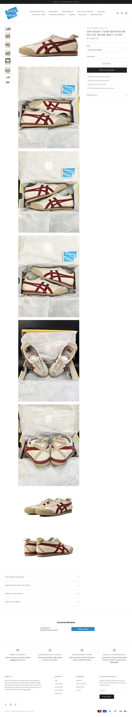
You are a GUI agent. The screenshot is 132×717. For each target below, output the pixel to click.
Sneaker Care (96, 14)
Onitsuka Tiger (39, 14)
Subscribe (106, 696)
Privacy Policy (80, 687)
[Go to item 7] (8, 77)
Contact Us (58, 693)
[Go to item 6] (8, 70)
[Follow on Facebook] (6, 704)
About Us (79, 680)
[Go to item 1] (8, 29)
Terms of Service (81, 684)
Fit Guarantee (59, 687)
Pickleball (53, 11)
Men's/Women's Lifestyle (97, 28)
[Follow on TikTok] (16, 704)
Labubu (72, 14)
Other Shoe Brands (57, 14)
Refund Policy (59, 690)
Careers (78, 690)
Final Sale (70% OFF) (85, 11)
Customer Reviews (37, 11)
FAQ (56, 680)
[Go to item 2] (8, 35)
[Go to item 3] (8, 44)
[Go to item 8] (8, 82)
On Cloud (101, 11)
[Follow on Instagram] (11, 704)
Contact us (13, 660)
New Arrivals (67, 11)
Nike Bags (83, 14)
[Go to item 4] (8, 53)
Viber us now (114, 662)
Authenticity (58, 684)
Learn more (26, 689)
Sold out (107, 63)
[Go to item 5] (8, 61)
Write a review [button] (83, 629)
